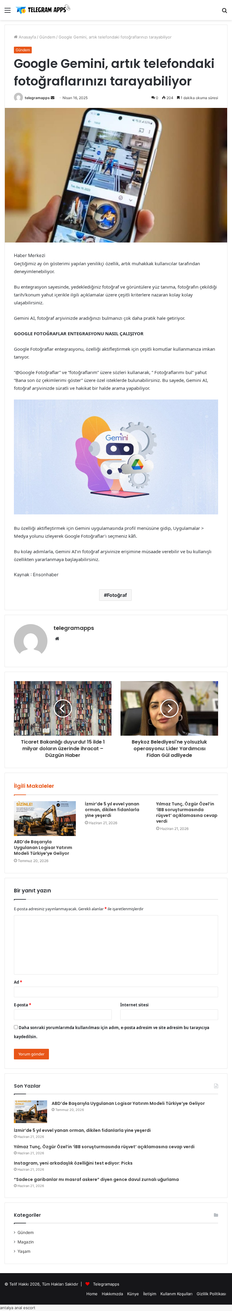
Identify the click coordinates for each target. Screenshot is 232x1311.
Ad (18, 982)
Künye (133, 1293)
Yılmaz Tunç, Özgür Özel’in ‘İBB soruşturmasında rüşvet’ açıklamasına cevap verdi (187, 812)
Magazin (26, 1241)
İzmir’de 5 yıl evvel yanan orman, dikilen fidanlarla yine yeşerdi (112, 809)
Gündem (47, 37)
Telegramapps (106, 1284)
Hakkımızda (112, 1293)
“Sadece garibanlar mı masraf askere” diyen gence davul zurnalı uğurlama (96, 1179)
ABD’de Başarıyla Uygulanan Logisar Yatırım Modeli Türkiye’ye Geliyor (43, 847)
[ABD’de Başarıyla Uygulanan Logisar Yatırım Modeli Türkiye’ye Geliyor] (45, 818)
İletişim (149, 1293)
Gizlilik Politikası (211, 1293)
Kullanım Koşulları (176, 1293)
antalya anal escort (17, 1307)
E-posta (22, 1005)
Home (92, 1293)
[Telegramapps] (43, 10)
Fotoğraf (117, 595)
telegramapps (37, 97)
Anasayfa (27, 37)
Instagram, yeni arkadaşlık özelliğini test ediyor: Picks (73, 1163)
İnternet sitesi (134, 1005)
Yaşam (24, 1251)
